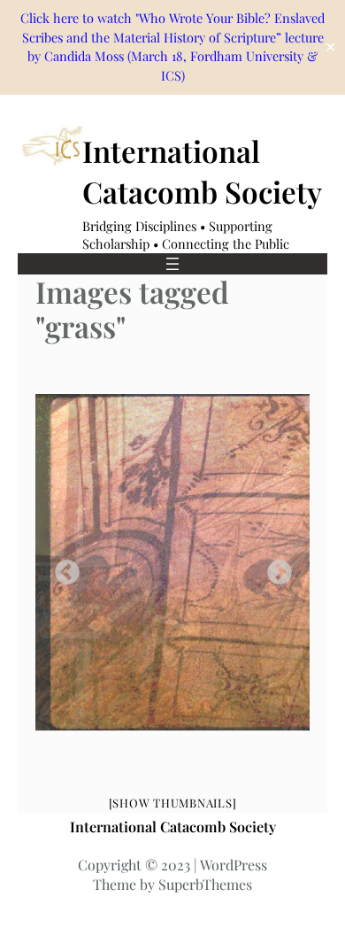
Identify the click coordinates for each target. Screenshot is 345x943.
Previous (62, 567)
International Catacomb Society (173, 826)
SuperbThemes (205, 884)
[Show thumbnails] (173, 802)
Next (274, 567)
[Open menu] (172, 263)
